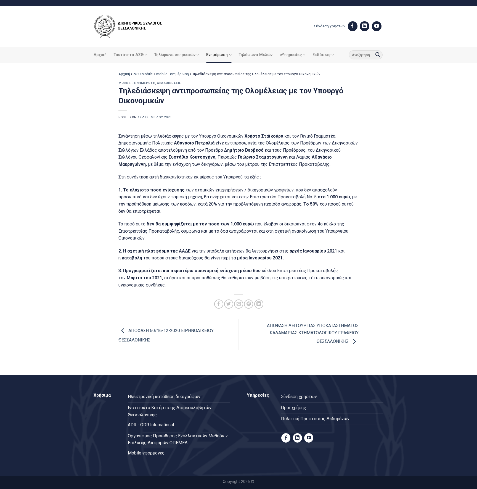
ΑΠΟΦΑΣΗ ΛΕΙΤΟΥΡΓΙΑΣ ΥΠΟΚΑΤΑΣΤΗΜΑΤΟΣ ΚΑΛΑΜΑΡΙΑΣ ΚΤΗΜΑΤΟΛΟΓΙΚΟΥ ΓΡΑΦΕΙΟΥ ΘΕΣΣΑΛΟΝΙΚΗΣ (313, 333)
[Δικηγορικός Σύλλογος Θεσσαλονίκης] (135, 26)
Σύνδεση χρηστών (329, 26)
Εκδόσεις (321, 54)
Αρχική (100, 54)
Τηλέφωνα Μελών (255, 54)
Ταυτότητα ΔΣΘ (129, 54)
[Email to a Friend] (238, 304)
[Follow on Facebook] (352, 26)
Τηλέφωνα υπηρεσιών (174, 54)
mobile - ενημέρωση (172, 74)
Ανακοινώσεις (169, 83)
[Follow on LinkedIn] (364, 26)
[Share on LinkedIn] (258, 304)
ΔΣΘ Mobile (143, 74)
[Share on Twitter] (228, 304)
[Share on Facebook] (218, 304)
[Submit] (377, 55)
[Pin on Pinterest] (248, 304)
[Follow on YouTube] (376, 26)
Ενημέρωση (217, 54)
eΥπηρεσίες (291, 54)
